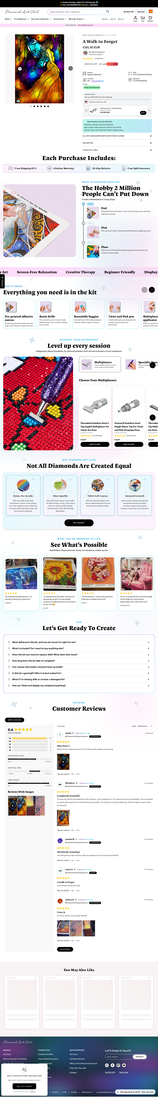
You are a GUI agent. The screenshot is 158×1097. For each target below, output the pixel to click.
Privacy (55, 1092)
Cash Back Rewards (77, 1059)
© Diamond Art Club (86, 433)
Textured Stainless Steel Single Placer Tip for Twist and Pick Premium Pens (128, 426)
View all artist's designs (95, 54)
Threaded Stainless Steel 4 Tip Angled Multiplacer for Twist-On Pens (94, 426)
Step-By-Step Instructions (13, 1063)
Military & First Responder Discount (83, 1063)
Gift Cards (74, 1054)
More (120, 19)
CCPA (65, 1092)
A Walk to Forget (111, 35)
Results (105, 19)
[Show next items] (152, 290)
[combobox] (79, 12)
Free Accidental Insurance (48, 1059)
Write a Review (16, 720)
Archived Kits (87, 1092)
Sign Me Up (140, 1057)
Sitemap (74, 1092)
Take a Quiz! (123, 1072)
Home (85, 35)
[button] (70, 68)
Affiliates (73, 1072)
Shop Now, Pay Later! (78, 1068)
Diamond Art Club (108, 1092)
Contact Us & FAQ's (45, 1054)
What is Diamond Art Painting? (15, 1059)
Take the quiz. (147, 1092)
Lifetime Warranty (45, 1063)
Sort (134, 726)
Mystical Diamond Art (95, 35)
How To (113, 19)
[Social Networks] (107, 1065)
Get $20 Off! (129, 12)
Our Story (7, 1054)
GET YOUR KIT (79, 523)
